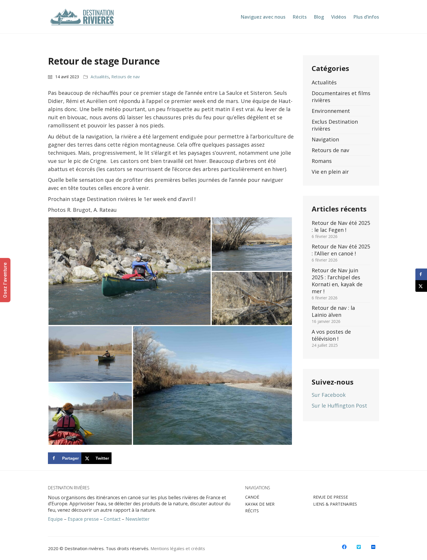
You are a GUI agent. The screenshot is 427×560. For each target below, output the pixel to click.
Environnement (331, 110)
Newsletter (137, 519)
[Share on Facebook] (421, 274)
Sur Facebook (329, 394)
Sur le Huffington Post (339, 405)
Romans (322, 160)
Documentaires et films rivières (341, 97)
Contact (112, 519)
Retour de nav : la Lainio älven (333, 311)
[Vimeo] (359, 547)
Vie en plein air (330, 171)
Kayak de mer (259, 504)
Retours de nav (125, 76)
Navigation (325, 139)
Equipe (55, 519)
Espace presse (83, 519)
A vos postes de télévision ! (331, 335)
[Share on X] (421, 286)
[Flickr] (373, 547)
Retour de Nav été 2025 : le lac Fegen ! (341, 226)
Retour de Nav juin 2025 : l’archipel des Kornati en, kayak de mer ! (337, 281)
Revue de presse (330, 497)
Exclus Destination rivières (335, 125)
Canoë (252, 497)
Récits (252, 510)
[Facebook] (344, 547)
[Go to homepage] (82, 17)
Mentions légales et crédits (177, 548)
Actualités (100, 76)
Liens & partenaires (335, 504)
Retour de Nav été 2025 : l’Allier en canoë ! (341, 250)
